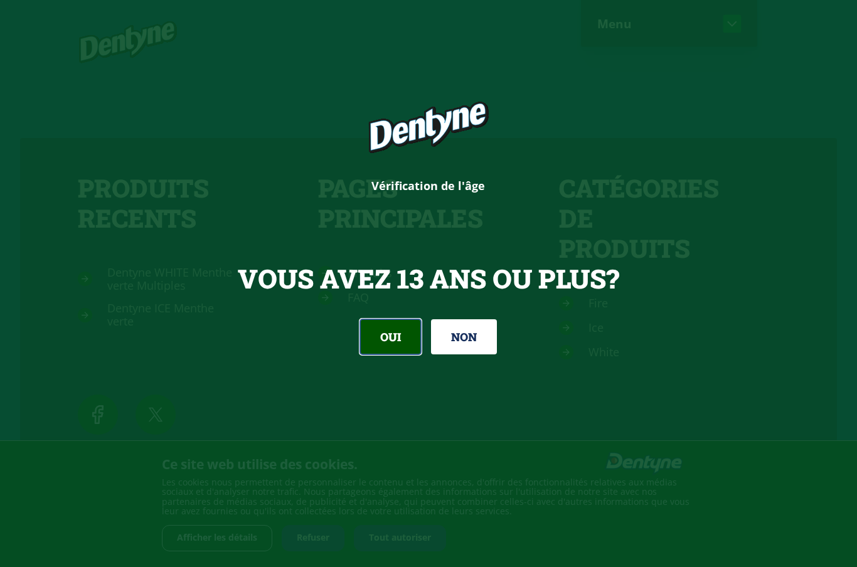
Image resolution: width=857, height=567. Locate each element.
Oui (390, 336)
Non (464, 336)
